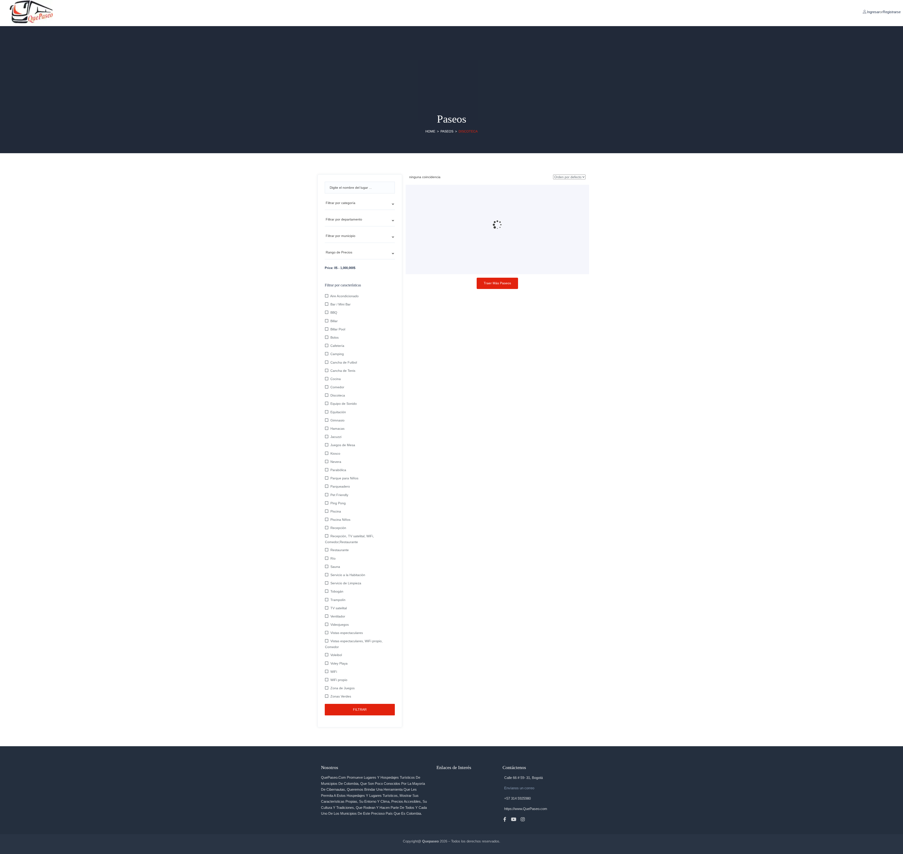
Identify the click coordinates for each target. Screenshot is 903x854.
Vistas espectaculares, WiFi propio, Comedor (354, 644)
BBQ (333, 312)
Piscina (335, 511)
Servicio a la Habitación (347, 575)
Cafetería (337, 346)
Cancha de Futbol (343, 362)
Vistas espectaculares (346, 633)
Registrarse (892, 12)
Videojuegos (339, 624)
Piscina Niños (340, 519)
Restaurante (339, 550)
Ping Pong (338, 503)
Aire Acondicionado (344, 296)
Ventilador (337, 616)
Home (430, 131)
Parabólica (338, 470)
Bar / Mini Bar (340, 304)
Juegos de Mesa (342, 445)
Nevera (335, 462)
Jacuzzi (335, 437)
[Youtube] (513, 819)
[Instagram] (522, 819)
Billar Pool (337, 329)
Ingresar (873, 12)
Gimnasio (337, 420)
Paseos (446, 131)
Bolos (334, 337)
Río (333, 558)
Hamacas (337, 428)
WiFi (333, 672)
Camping (337, 354)
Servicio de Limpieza (345, 583)
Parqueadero (340, 486)
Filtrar (360, 709)
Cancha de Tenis (342, 371)
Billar (334, 321)
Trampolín (337, 600)
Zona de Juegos (342, 688)
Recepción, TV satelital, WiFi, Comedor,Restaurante (349, 539)
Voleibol (336, 655)
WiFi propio (338, 680)
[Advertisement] (451, 59)
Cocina (335, 379)
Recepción (338, 528)
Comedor (337, 387)
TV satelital (338, 608)
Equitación (338, 412)
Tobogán (336, 591)
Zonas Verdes (340, 696)
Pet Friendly (339, 495)
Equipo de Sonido (343, 403)
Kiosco (335, 453)
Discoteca (337, 395)
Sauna (335, 567)
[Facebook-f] (505, 819)
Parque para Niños (344, 478)
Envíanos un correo (519, 788)
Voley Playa (339, 663)
